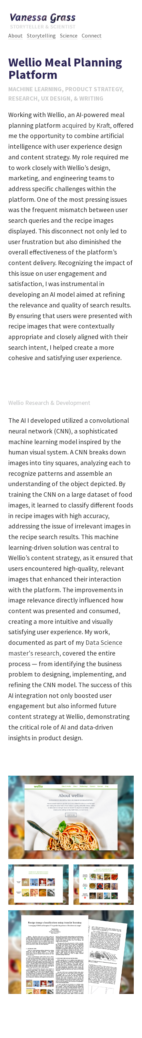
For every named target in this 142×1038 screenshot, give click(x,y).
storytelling (41, 35)
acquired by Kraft (86, 125)
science (69, 35)
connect (92, 35)
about (15, 35)
